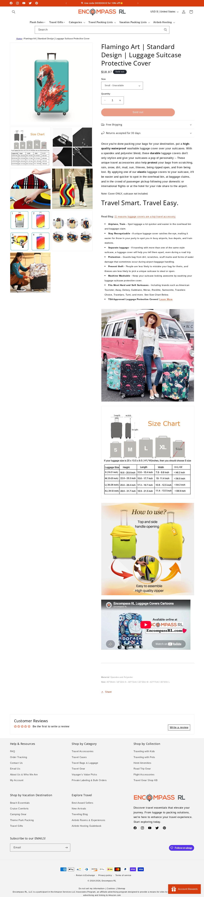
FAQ (12, 751)
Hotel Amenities (142, 763)
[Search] (165, 29)
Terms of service (123, 875)
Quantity (105, 94)
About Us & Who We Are (24, 774)
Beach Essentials (20, 803)
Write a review (179, 727)
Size (103, 79)
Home (19, 39)
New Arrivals (79, 808)
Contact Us (16, 763)
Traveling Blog (80, 814)
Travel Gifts (16, 826)
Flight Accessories (144, 774)
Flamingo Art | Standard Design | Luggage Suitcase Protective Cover (57, 39)
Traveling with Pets (144, 757)
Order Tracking (18, 757)
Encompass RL (109, 881)
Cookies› (111, 889)
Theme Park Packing (22, 820)
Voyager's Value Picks (84, 774)
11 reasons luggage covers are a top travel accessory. (145, 216)
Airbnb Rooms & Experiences (88, 820)
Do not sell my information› (92, 889)
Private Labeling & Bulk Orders (89, 780)
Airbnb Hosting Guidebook (86, 826)
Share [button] (108, 692)
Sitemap (121, 889)
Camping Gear (18, 814)
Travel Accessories (82, 751)
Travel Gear (78, 768)
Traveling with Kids (144, 751)
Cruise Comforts (19, 808)
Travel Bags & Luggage (85, 763)
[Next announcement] (137, 3)
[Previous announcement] (66, 3)
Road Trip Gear (142, 768)
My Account (16, 780)
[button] (13, 11)
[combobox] (102, 30)
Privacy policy (105, 875)
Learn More (166, 299)
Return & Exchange (85, 875)
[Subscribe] (66, 847)
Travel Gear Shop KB (146, 780)
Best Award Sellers (82, 803)
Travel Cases (79, 757)
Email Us (15, 768)
